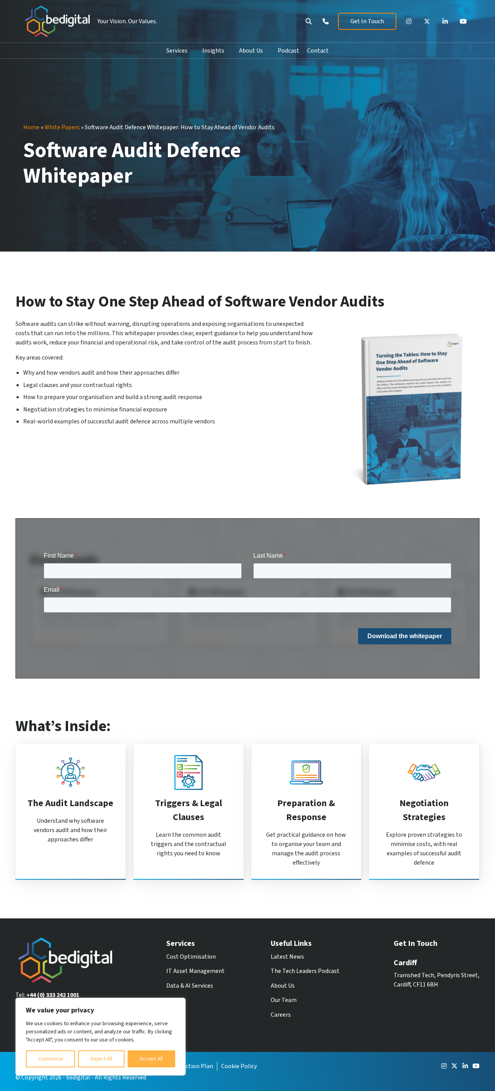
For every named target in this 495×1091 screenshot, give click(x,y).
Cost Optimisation (191, 956)
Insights (213, 50)
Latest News (287, 956)
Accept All (151, 1059)
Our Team (284, 1000)
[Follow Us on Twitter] (426, 21)
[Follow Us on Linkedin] (445, 21)
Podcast (288, 50)
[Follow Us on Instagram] (408, 21)
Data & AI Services (189, 985)
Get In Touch (367, 21)
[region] (100, 1037)
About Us (251, 50)
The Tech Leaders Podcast (305, 971)
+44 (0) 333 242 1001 (52, 995)
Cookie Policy (239, 1066)
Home (31, 127)
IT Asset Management (195, 971)
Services (177, 50)
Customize (50, 1059)
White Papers (62, 127)
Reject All (101, 1059)
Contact (318, 50)
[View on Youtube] (463, 21)
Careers (281, 1015)
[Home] (56, 21)
